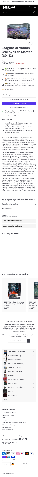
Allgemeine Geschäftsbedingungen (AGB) (14, 422)
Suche (3, 417)
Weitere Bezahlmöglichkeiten (19, 107)
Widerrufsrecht (6, 427)
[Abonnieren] (28, 341)
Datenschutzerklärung (8, 425)
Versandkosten (15, 95)
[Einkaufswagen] (30, 8)
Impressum (5, 420)
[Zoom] (30, 43)
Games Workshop (20, 274)
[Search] (34, 12)
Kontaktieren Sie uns (8, 415)
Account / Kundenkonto (9, 413)
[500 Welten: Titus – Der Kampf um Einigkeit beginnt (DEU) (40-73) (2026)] (14, 294)
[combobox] (19, 12)
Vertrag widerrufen (7, 430)
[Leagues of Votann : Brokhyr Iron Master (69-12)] (14, 252)
